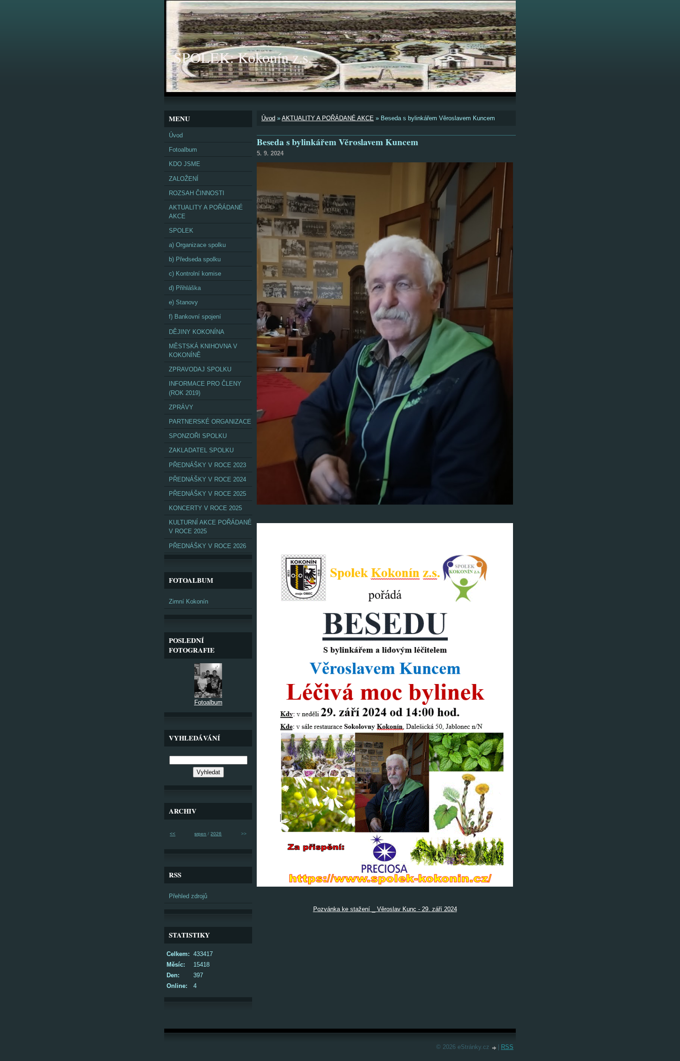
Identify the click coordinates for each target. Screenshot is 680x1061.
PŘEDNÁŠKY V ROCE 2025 (207, 493)
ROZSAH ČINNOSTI (196, 193)
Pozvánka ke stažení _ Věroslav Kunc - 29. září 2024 (385, 909)
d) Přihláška (185, 287)
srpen (200, 833)
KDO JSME (184, 163)
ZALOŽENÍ (183, 178)
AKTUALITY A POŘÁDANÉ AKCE (328, 118)
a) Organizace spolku (197, 244)
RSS (507, 1046)
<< (172, 833)
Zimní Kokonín (188, 601)
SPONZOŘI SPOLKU (198, 435)
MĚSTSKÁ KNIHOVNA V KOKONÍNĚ (203, 350)
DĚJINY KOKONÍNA (196, 331)
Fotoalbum (183, 149)
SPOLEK (181, 230)
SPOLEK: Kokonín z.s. (242, 57)
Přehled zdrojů (188, 896)
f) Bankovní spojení (195, 316)
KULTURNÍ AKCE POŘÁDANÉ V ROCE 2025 (210, 527)
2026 (216, 833)
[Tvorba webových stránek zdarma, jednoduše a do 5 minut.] (494, 1048)
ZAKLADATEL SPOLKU (201, 450)
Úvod (268, 118)
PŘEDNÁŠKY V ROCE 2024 (207, 479)
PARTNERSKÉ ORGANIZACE (210, 421)
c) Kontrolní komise (195, 273)
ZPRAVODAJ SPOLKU (200, 369)
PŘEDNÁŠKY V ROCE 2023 (207, 465)
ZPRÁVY (181, 407)
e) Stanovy (183, 302)
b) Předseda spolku (195, 259)
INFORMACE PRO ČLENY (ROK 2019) (205, 388)
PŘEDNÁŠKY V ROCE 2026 (207, 546)
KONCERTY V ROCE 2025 (205, 508)
